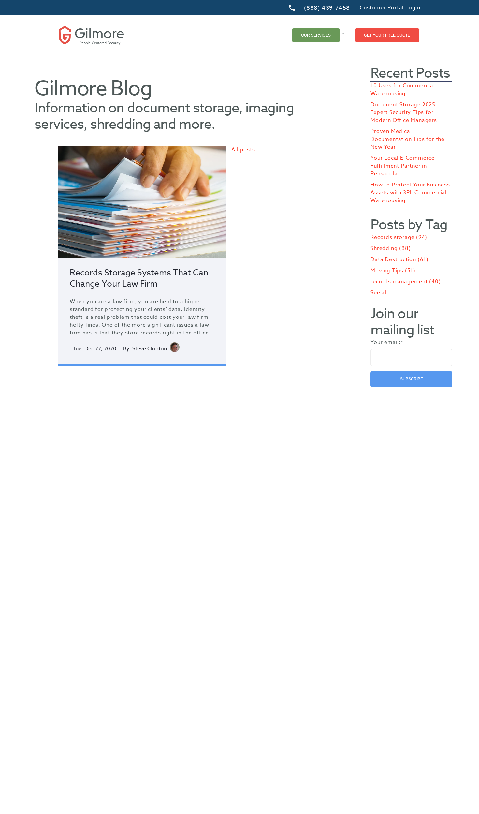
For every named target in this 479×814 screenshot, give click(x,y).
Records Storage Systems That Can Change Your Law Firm (139, 278)
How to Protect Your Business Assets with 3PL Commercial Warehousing (410, 192)
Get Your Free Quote (387, 35)
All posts (243, 150)
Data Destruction (399, 259)
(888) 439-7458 (327, 8)
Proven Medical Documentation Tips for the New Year (407, 139)
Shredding (390, 248)
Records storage (398, 237)
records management (405, 282)
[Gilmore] (91, 35)
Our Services (316, 35)
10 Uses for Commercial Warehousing (402, 89)
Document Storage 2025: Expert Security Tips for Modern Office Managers (403, 112)
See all (379, 293)
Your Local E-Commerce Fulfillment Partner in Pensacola (402, 166)
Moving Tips (392, 270)
